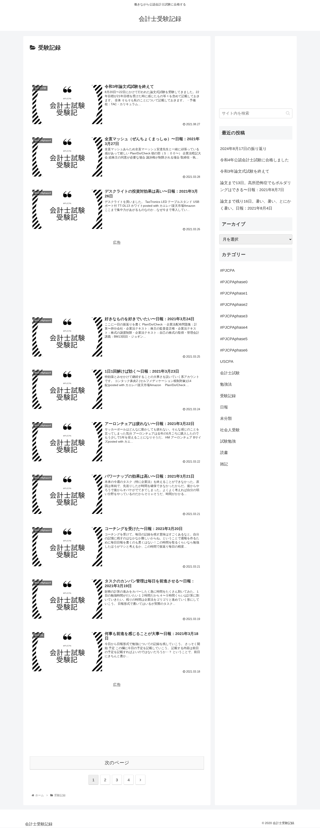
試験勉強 (228, 441)
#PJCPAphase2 (234, 304)
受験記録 (228, 396)
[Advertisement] (117, 65)
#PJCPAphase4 (234, 327)
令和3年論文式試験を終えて (244, 171)
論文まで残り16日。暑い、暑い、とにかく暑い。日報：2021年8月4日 (255, 204)
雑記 (224, 464)
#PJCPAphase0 (234, 282)
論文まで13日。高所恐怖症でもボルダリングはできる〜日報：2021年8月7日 (255, 186)
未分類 (226, 418)
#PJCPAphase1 (234, 293)
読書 (224, 452)
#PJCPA (227, 270)
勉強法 (226, 384)
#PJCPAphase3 (234, 316)
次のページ (117, 762)
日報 (224, 407)
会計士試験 (230, 373)
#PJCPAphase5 (234, 339)
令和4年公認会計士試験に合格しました (254, 160)
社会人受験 (230, 430)
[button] (288, 113)
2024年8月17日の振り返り (243, 149)
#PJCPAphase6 (234, 350)
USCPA (226, 361)
